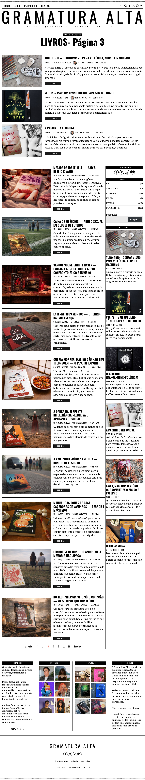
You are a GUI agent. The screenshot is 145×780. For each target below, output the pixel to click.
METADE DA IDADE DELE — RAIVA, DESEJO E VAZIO (74, 169)
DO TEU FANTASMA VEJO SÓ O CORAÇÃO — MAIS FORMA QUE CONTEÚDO (78, 599)
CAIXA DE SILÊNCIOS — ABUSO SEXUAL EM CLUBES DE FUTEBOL (78, 223)
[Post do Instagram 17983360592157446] (82, 706)
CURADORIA (112, 188)
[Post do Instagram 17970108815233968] (98, 706)
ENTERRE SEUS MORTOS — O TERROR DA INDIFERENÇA (77, 316)
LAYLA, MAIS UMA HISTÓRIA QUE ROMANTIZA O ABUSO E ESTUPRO (122, 489)
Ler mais (53, 83)
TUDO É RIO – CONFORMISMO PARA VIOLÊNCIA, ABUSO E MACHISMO (87, 58)
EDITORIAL (112, 193)
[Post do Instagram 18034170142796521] (98, 690)
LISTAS (110, 198)
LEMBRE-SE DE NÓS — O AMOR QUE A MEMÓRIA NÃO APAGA (77, 553)
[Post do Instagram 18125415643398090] (82, 674)
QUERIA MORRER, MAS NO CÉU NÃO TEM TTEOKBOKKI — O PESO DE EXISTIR (78, 361)
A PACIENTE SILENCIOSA (59, 128)
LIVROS (47, 63)
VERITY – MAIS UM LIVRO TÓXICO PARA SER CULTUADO (79, 93)
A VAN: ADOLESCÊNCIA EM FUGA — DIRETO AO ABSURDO (75, 461)
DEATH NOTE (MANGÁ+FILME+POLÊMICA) (122, 375)
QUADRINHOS (113, 208)
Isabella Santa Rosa (81, 367)
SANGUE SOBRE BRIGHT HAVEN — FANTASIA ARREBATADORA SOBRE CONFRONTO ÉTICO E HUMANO (74, 268)
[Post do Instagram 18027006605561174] (82, 690)
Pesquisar (111, 214)
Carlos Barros (87, 63)
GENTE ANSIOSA (115, 546)
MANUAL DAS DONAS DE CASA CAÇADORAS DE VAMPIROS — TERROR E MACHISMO (79, 506)
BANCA (109, 183)
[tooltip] (129, 5)
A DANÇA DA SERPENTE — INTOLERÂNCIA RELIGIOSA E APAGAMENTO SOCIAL (70, 415)
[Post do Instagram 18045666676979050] (98, 674)
